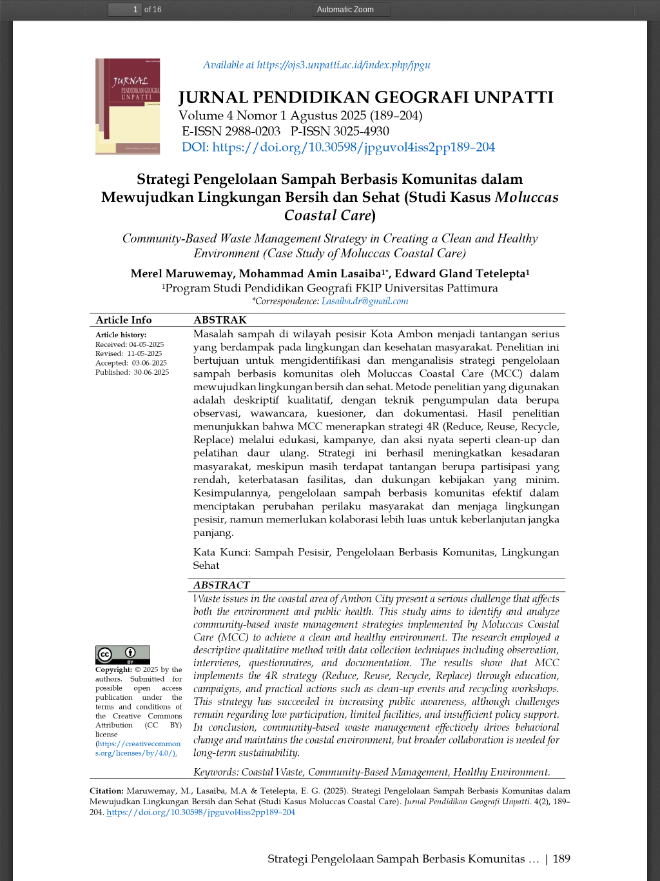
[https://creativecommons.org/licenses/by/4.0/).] (139, 743)
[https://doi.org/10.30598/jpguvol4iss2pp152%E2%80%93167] (201, 812)
